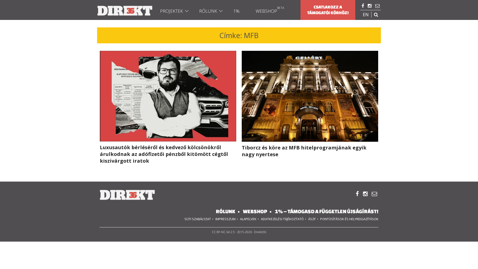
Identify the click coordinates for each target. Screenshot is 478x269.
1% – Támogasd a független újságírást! (326, 211)
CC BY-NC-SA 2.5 (223, 232)
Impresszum (225, 219)
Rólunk (208, 11)
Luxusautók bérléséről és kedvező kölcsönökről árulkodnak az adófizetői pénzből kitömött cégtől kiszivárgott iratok (164, 154)
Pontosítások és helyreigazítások (349, 219)
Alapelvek (248, 219)
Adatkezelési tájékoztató (282, 219)
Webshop (266, 11)
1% (236, 11)
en (366, 14)
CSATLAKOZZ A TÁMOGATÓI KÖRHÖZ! (328, 9)
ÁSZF (312, 219)
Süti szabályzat (197, 219)
